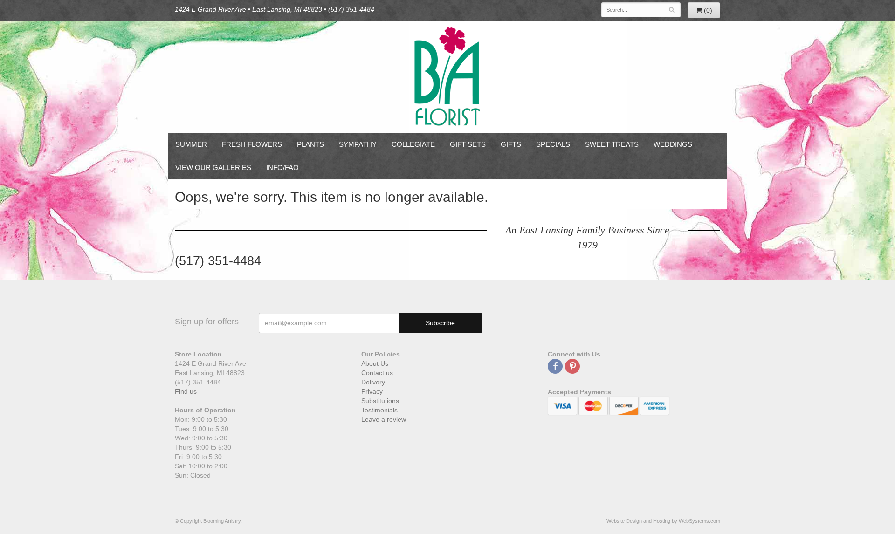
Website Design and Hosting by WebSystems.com (663, 521)
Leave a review (383, 419)
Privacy (372, 391)
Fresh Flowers (252, 144)
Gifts (511, 144)
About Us (374, 363)
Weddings (673, 144)
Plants (310, 144)
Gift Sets (468, 144)
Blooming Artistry (447, 76)
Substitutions (380, 400)
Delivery (373, 382)
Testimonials (379, 410)
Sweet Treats (612, 144)
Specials (553, 144)
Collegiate (413, 144)
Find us (186, 391)
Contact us (377, 373)
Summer (191, 144)
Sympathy (358, 144)
